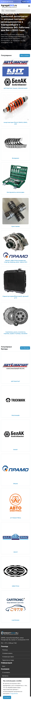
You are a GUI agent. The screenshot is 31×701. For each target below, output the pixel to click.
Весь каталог (25, 55)
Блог (3, 666)
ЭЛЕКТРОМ (15, 586)
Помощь (5, 650)
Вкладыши (15, 158)
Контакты (5, 676)
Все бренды (25, 348)
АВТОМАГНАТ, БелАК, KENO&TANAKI (15, 88)
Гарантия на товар (8, 660)
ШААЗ (16, 552)
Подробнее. (14, 693)
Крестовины (15, 226)
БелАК (15, 449)
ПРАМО (15, 483)
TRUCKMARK (15, 415)
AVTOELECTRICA (15, 518)
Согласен (7, 697)
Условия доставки (8, 656)
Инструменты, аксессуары (15, 192)
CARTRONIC (15, 620)
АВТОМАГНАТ (15, 381)
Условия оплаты (7, 653)
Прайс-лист (26, 1)
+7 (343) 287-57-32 (7, 1)
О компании (6, 672)
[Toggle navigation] (29, 6)
